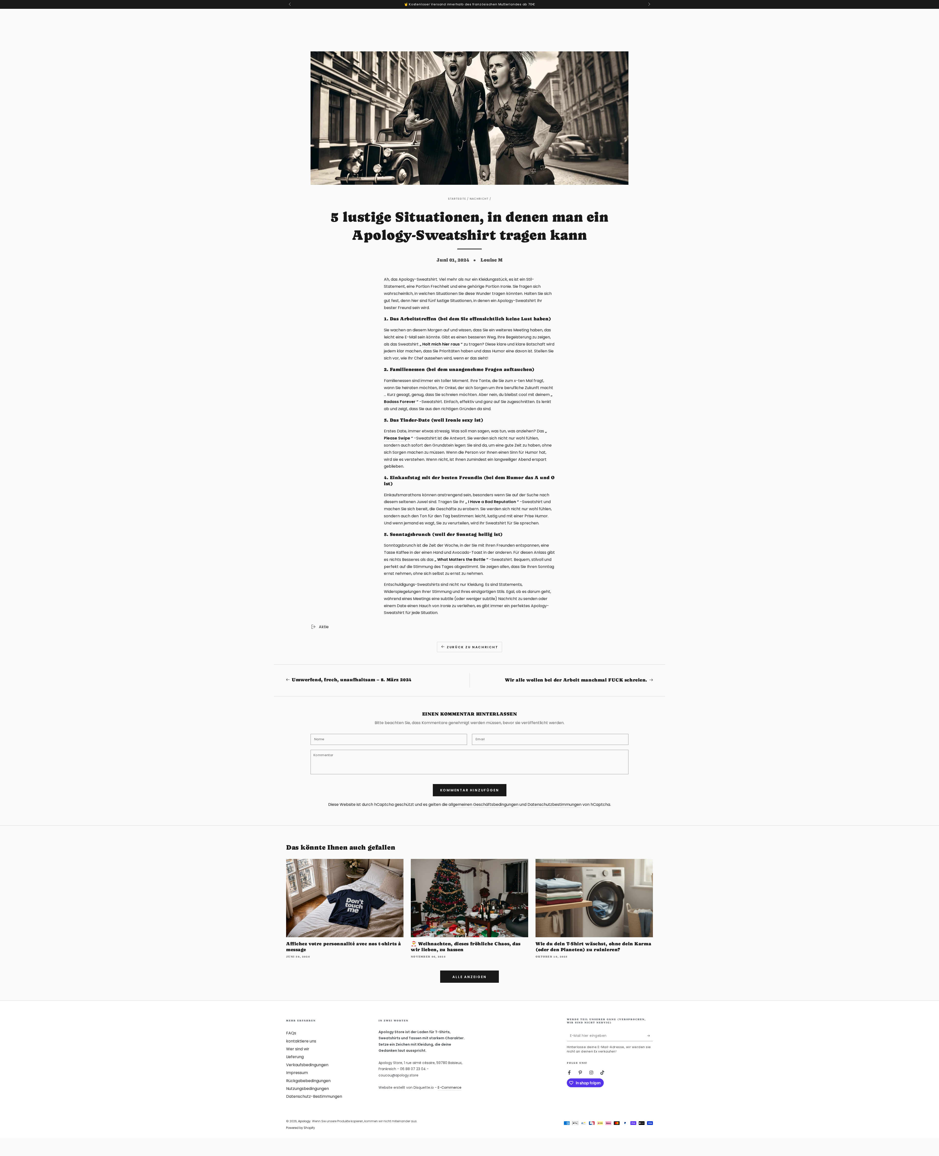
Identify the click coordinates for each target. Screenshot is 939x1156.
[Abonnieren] (650, 1035)
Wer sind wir (297, 1049)
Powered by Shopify (300, 1128)
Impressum (297, 1072)
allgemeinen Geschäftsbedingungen (483, 804)
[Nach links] (290, 4)
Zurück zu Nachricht (472, 647)
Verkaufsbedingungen (307, 1065)
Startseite (457, 199)
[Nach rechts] (649, 4)
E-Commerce (449, 1087)
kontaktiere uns (301, 1041)
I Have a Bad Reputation (492, 502)
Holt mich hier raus (441, 344)
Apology (304, 1121)
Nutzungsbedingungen (307, 1088)
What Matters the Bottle (461, 559)
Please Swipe (397, 438)
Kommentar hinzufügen (469, 790)
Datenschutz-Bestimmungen (314, 1096)
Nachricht (479, 199)
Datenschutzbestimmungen (554, 804)
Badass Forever (399, 402)
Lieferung (295, 1057)
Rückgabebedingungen (308, 1081)
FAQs (291, 1033)
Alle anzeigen (469, 976)
